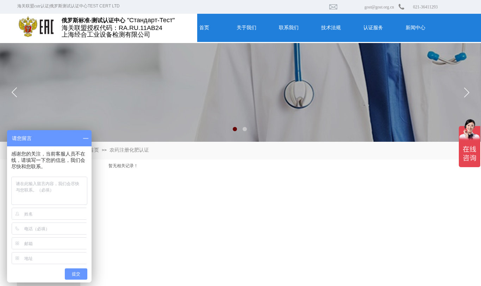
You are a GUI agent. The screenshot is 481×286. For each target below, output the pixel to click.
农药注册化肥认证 (129, 150)
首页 (94, 150)
